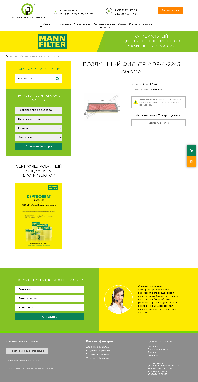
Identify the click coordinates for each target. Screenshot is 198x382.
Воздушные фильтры (98, 351)
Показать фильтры (39, 146)
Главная (13, 56)
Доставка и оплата (104, 24)
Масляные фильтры (97, 358)
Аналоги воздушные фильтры (46, 56)
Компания (65, 24)
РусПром (27, 18)
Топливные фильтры (98, 354)
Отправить (49, 317)
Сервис (122, 24)
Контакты (134, 24)
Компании (153, 346)
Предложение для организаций (27, 351)
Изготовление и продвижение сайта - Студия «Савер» (30, 368)
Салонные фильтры (97, 347)
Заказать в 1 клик (158, 123)
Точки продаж (82, 24)
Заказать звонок (170, 10)
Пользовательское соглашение (22, 360)
